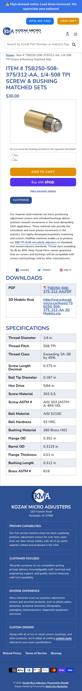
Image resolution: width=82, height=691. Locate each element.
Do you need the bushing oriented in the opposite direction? (43, 149)
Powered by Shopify (58, 682)
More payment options (43, 191)
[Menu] (76, 34)
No (16, 160)
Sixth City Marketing (57, 686)
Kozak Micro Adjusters (35, 682)
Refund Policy (12, 653)
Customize (21, 200)
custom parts (64, 638)
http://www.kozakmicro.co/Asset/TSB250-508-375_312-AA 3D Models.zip (58, 306)
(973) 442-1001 (40, 21)
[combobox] (41, 44)
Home (10, 55)
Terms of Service (36, 653)
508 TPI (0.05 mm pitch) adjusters (36, 242)
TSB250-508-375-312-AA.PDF (57, 290)
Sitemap (56, 653)
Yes (16, 155)
